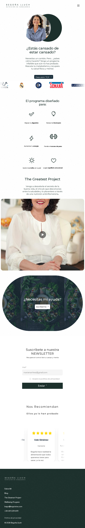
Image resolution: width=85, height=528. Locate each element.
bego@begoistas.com (13, 506)
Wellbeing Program (12, 502)
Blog (6, 493)
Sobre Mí (7, 489)
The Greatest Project (42, 179)
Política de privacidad (13, 518)
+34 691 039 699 (11, 511)
